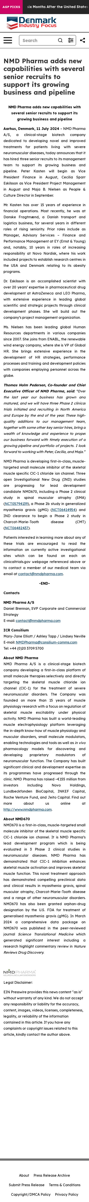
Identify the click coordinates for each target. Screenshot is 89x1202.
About (24, 1175)
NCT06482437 (16, 528)
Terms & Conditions (64, 1185)
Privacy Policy (66, 1194)
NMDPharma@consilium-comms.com (46, 642)
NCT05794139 (16, 504)
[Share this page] (82, 40)
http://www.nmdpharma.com (27, 809)
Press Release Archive (51, 1175)
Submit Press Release (26, 1185)
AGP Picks (11, 7)
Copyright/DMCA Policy (31, 1194)
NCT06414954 (63, 510)
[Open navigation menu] (7, 40)
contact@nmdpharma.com (40, 574)
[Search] (60, 40)
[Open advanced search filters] (70, 40)
